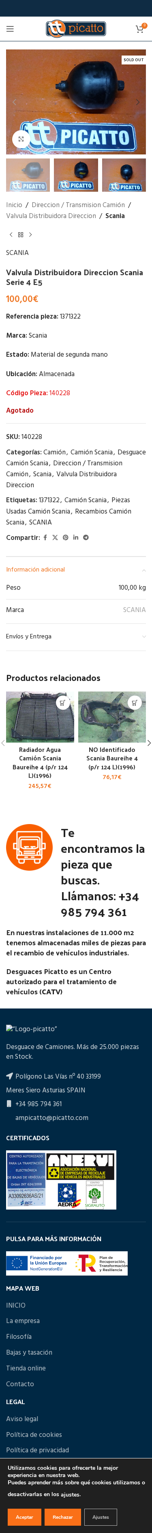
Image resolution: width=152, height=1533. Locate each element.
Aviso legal (22, 1419)
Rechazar (63, 1517)
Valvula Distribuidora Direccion (51, 216)
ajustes (70, 1495)
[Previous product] (11, 235)
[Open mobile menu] (10, 29)
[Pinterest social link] (65, 538)
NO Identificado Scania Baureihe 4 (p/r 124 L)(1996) (112, 758)
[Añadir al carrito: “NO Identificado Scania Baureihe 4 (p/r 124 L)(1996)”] (135, 703)
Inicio (14, 205)
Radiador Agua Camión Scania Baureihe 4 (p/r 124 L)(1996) (40, 762)
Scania (115, 216)
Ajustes (100, 1517)
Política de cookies (34, 1435)
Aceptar (24, 1517)
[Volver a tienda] (21, 235)
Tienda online (26, 1369)
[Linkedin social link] (76, 538)
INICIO (16, 1306)
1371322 (49, 500)
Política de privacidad (37, 1451)
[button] (14, 102)
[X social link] (55, 538)
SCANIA (17, 253)
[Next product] (30, 235)
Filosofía (19, 1337)
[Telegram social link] (86, 538)
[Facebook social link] (45, 538)
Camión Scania (92, 452)
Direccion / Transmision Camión (78, 205)
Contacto (20, 1385)
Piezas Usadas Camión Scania (68, 506)
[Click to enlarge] (21, 139)
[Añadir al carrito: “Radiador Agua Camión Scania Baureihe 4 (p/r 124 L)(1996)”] (63, 703)
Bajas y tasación (29, 1353)
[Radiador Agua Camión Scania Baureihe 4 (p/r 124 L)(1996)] (40, 717)
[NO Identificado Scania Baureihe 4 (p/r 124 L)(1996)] (112, 717)
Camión (54, 452)
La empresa (23, 1321)
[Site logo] (75, 28)
